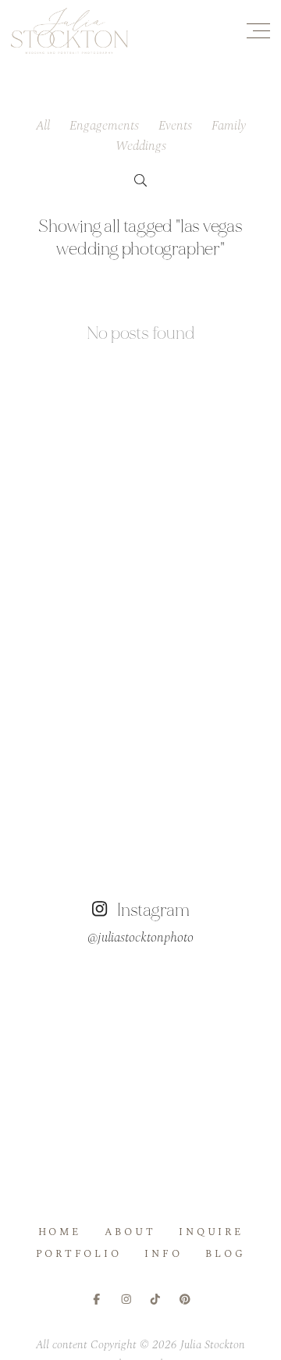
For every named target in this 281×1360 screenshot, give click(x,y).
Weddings (141, 146)
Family (229, 126)
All (43, 126)
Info (163, 1254)
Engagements (104, 126)
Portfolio (79, 1254)
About (130, 1232)
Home (59, 1232)
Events (175, 126)
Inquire (211, 1232)
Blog (225, 1254)
